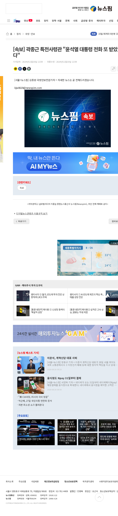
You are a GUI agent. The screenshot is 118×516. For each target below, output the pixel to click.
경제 (67, 20)
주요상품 (22, 481)
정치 (46, 20)
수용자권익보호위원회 (108, 481)
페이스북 (20, 69)
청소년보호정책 (70, 481)
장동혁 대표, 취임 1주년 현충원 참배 (108, 425)
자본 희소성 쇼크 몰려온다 (31, 404)
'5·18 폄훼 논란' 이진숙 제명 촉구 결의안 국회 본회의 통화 (67, 425)
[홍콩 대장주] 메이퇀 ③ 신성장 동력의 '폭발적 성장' (48, 311)
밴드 (29, 69)
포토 (38, 20)
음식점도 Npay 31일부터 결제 (64, 378)
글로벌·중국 (87, 20)
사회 (75, 20)
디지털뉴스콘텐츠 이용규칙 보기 (31, 213)
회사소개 (9, 481)
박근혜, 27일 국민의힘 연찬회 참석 (35, 400)
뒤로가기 (22, 221)
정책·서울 (57, 20)
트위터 (24, 69)
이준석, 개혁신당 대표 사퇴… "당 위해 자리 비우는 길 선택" (88, 425)
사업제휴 (35, 481)
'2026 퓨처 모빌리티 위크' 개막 (88, 439)
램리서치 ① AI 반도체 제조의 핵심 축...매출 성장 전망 (87, 296)
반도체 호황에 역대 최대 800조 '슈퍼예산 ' (108, 439)
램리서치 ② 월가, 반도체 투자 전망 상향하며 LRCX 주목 (47, 296)
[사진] (30, 364)
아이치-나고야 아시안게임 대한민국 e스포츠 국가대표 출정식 (67, 439)
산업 (111, 20)
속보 (22, 187)
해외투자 (101, 20)
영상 (26, 20)
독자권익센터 (88, 481)
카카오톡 (15, 69)
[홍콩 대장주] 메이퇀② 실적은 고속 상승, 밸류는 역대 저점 (86, 311)
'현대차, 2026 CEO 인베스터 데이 (34, 439)
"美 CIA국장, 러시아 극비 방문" (33, 396)
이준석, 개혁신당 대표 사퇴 (62, 358)
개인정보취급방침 (51, 481)
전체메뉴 (9, 20)
